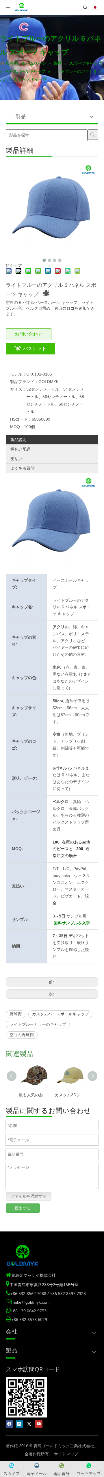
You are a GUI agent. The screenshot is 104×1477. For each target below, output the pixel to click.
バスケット (34, 348)
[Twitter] (29, 1424)
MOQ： (17, 426)
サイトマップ (66, 1454)
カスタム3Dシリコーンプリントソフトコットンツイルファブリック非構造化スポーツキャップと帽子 (70, 1095)
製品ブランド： (24, 381)
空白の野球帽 (22, 1034)
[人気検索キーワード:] (93, 134)
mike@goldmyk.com (31, 1302)
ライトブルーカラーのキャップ (38, 1024)
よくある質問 (22, 468)
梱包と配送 (20, 449)
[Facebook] (9, 1424)
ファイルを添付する (28, 1196)
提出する (23, 1208)
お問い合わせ (28, 334)
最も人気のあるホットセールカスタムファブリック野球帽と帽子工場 (34, 1095)
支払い (16, 458)
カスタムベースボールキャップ (60, 1014)
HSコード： (21, 419)
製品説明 (18, 439)
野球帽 (16, 1014)
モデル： (18, 374)
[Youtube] (38, 1424)
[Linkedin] (19, 1424)
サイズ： (18, 389)
